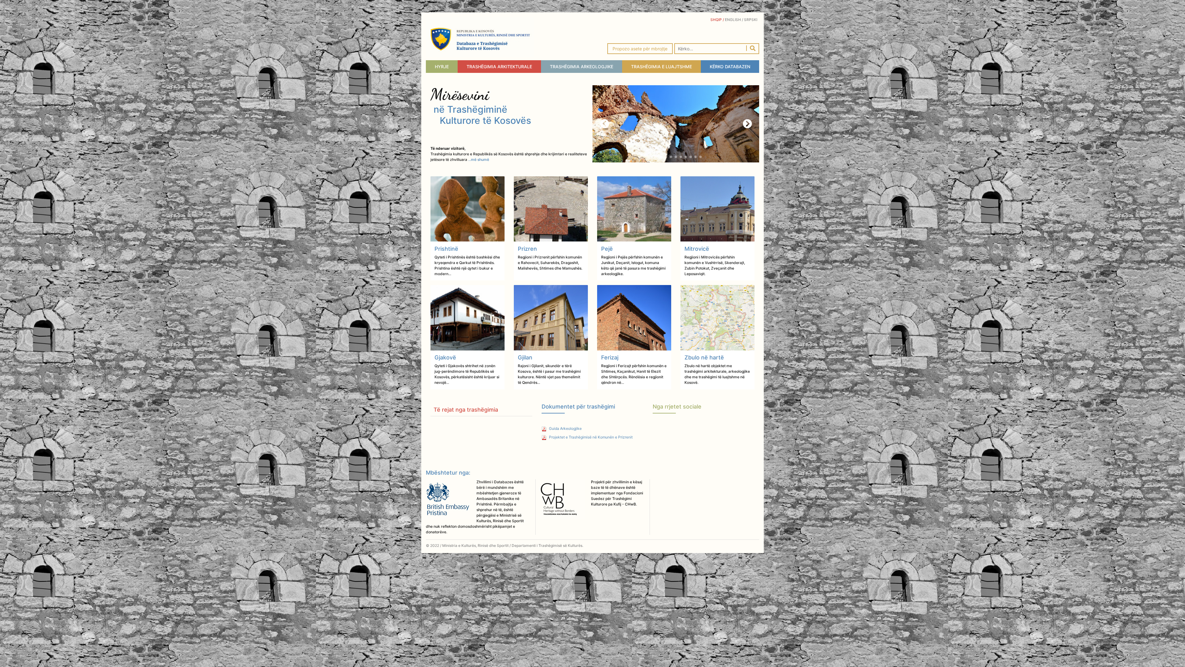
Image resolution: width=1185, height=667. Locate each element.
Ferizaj (609, 357)
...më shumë (478, 159)
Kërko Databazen (730, 66)
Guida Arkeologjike (565, 428)
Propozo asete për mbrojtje (640, 48)
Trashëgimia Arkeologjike (581, 66)
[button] (747, 124)
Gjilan (525, 357)
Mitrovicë (696, 248)
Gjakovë (445, 357)
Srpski (751, 19)
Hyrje (442, 66)
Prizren (527, 248)
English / (734, 19)
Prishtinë (446, 248)
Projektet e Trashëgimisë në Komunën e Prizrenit (590, 437)
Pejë (607, 248)
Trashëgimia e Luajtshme (661, 66)
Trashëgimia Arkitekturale (499, 66)
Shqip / (717, 19)
